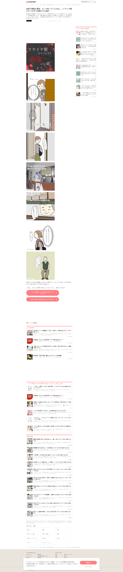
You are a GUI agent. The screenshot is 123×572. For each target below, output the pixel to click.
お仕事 (65, 556)
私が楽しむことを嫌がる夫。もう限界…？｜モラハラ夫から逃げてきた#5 (52, 462)
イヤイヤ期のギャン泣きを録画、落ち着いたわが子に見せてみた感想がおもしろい (52, 426)
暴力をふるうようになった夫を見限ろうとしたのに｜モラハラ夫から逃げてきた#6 (52, 469)
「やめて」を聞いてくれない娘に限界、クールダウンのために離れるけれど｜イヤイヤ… (52, 387)
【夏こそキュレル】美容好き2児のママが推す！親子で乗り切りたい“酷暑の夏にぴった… (52, 347)
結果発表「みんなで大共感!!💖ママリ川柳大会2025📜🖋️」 (48, 340)
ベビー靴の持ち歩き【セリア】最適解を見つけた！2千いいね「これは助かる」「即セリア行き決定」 (88, 53)
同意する (88, 562)
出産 (56, 557)
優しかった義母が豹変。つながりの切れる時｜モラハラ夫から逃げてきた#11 (52, 512)
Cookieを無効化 (88, 566)
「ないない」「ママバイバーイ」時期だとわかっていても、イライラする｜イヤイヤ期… (52, 418)
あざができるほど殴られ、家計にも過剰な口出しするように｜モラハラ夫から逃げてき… (52, 478)
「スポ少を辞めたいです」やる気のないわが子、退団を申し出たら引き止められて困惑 (88, 94)
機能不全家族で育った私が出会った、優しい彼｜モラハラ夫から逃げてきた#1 (52, 440)
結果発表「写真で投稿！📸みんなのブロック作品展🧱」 (47, 355)
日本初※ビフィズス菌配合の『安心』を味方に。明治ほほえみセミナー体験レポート (52, 331)
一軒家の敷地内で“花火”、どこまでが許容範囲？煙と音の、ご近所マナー (88, 67)
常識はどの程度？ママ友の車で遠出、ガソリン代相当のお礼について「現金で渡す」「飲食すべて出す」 (88, 33)
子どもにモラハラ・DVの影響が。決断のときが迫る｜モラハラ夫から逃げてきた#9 (52, 495)
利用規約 (39, 557)
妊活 (56, 554)
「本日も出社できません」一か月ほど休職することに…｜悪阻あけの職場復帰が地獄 (88, 60)
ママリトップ (28, 554)
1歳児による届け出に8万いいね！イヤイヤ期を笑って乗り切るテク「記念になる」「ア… (52, 402)
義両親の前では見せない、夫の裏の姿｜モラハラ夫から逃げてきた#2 (51, 448)
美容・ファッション (68, 554)
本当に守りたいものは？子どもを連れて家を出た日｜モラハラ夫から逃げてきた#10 (52, 503)
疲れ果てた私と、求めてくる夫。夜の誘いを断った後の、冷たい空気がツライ (88, 73)
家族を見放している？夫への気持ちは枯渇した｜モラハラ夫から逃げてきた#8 (52, 486)
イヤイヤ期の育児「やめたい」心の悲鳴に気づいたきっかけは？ (49, 410)
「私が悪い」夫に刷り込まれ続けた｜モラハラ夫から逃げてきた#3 (50, 455)
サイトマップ (28, 556)
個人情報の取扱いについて (43, 556)
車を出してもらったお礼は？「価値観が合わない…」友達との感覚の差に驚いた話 (88, 46)
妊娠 (56, 556)
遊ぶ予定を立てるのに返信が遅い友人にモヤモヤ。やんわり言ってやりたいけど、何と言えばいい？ (88, 39)
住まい (65, 557)
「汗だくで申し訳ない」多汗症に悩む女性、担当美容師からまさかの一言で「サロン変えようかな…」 (88, 87)
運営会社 (39, 554)
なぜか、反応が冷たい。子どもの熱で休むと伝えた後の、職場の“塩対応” (88, 80)
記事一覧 (28, 557)
